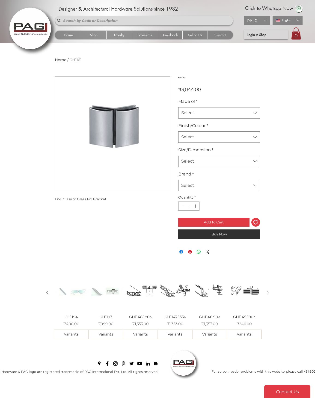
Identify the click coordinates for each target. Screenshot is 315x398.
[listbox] (257, 20)
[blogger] (156, 363)
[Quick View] (71, 293)
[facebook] (107, 363)
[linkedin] (148, 363)
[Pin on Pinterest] (190, 252)
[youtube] (140, 363)
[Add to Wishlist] (255, 222)
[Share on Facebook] (181, 252)
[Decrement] (182, 206)
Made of (188, 101)
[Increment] (196, 206)
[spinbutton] (189, 206)
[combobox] (219, 113)
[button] (257, 20)
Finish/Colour (193, 125)
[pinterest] (123, 363)
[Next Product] (268, 292)
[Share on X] (207, 252)
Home (60, 60)
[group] (158, 307)
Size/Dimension (195, 149)
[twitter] (131, 363)
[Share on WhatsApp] (199, 252)
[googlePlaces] (99, 363)
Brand (186, 174)
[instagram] (115, 363)
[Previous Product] (47, 292)
